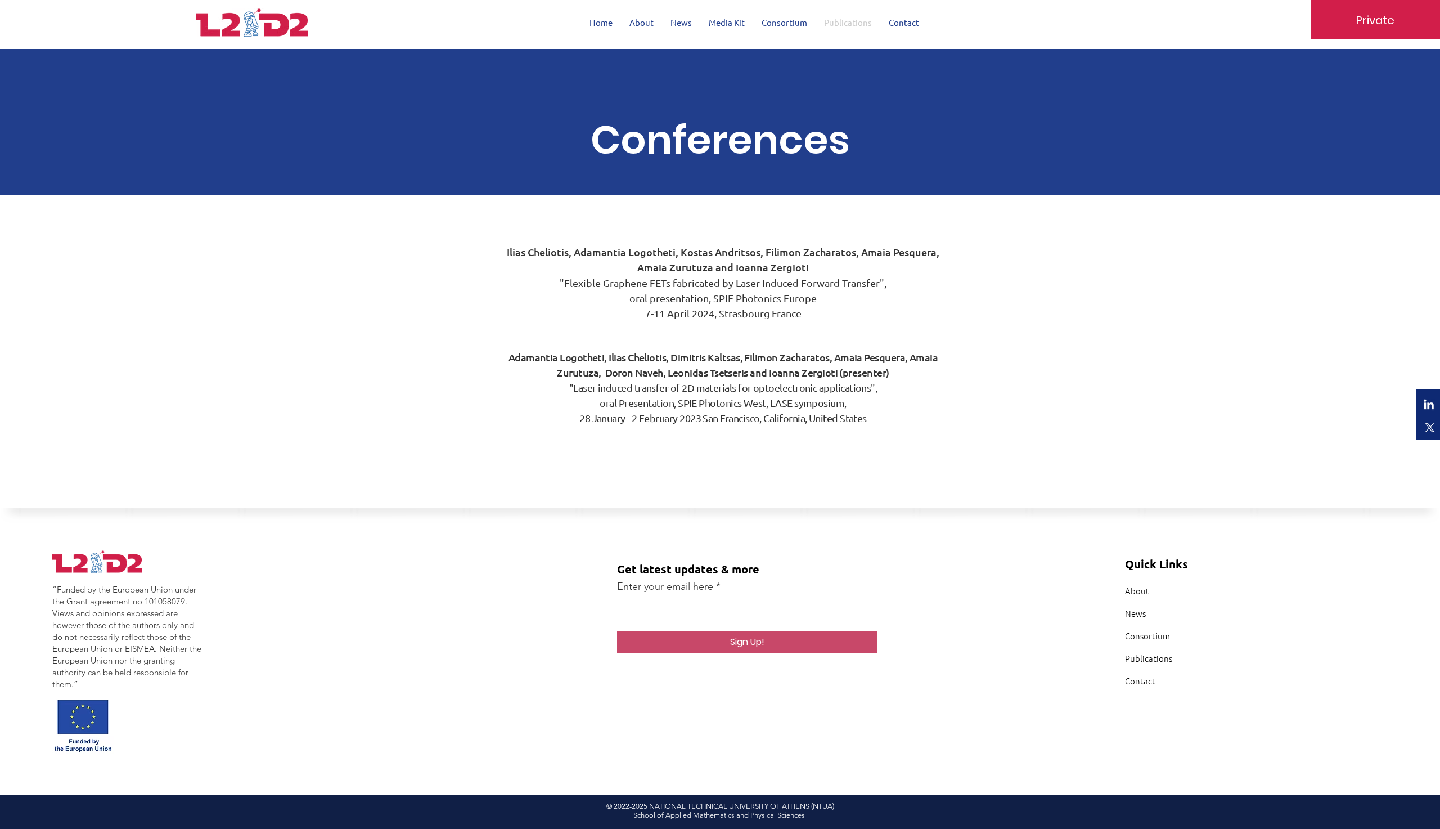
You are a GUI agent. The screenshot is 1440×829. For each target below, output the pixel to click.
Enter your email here (665, 586)
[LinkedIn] (1429, 405)
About (1137, 591)
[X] (1429, 427)
